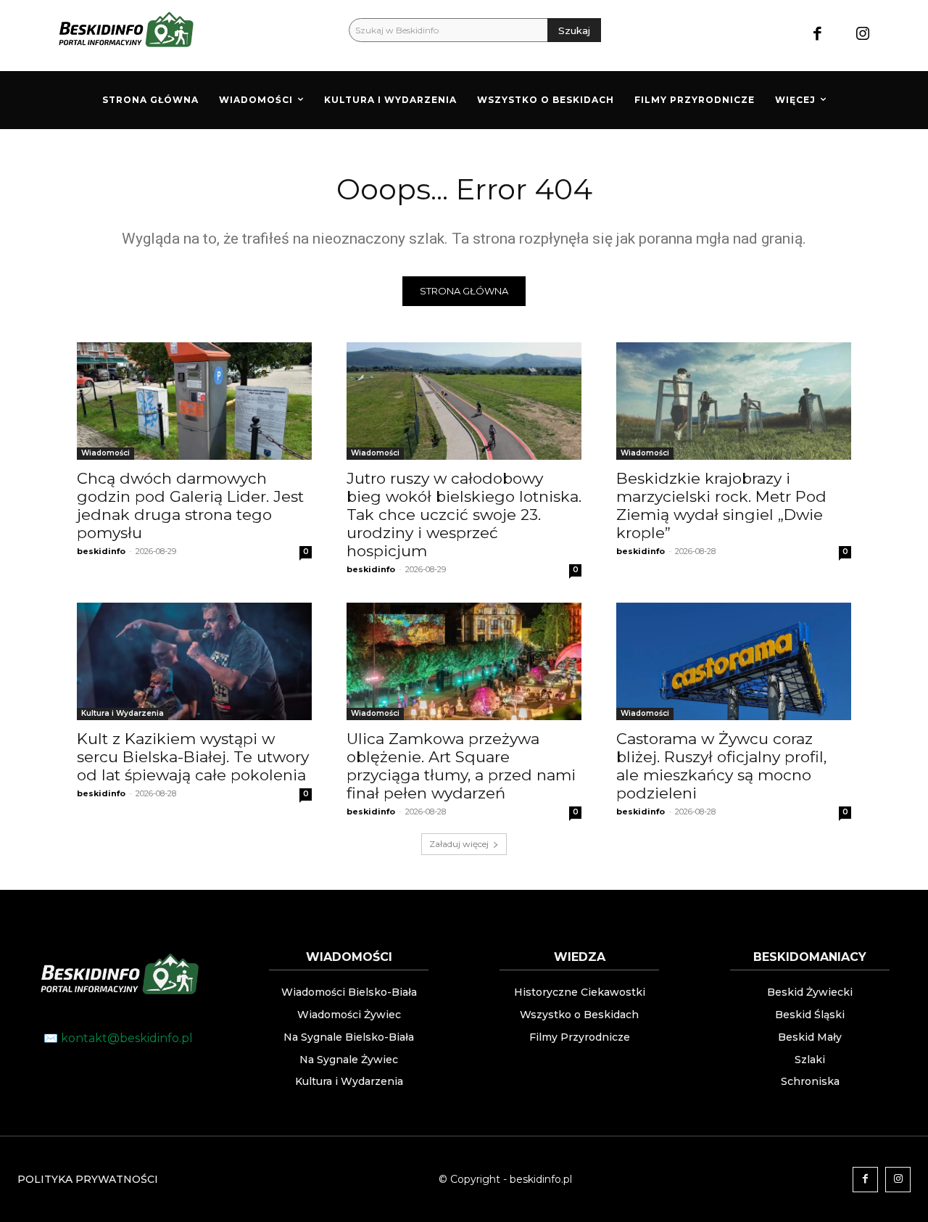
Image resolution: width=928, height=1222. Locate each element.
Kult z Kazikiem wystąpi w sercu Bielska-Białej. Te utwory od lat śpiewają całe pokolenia (193, 757)
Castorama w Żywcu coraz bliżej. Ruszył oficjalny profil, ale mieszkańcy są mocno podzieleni (721, 766)
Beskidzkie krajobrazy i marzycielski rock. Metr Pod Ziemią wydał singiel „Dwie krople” (721, 505)
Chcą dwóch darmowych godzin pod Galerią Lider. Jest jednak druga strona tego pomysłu (190, 505)
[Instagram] (862, 35)
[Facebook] (817, 35)
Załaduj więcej (459, 843)
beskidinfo (101, 551)
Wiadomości (105, 453)
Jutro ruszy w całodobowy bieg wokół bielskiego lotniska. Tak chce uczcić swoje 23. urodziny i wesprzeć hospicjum (464, 514)
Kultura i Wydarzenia (122, 713)
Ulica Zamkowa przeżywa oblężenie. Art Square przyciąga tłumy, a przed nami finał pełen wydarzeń (461, 766)
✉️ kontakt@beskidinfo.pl (118, 1038)
